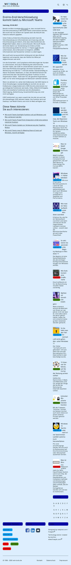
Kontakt (39, 560)
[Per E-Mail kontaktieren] (38, 530)
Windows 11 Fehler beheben (64, 175)
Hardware (6, 549)
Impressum (63, 560)
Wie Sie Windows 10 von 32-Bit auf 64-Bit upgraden (60, 61)
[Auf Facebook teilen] (27, 530)
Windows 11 (7, 530)
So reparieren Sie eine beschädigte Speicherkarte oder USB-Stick (60, 23)
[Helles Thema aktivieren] (64, 5)
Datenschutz (50, 560)
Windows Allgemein (10, 539)
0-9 (54, 504)
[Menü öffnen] (67, 5)
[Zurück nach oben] (67, 561)
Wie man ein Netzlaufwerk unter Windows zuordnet (60, 209)
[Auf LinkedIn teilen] (33, 530)
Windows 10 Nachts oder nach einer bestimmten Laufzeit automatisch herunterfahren (60, 432)
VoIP (36, 48)
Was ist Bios (63, 461)
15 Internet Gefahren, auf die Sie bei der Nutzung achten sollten (60, 369)
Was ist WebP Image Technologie (64, 148)
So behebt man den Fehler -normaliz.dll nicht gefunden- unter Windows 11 (60, 336)
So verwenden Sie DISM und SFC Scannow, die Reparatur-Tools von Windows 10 (60, 115)
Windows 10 (7, 534)
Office (5, 544)
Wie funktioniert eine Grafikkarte (64, 275)
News (15, 11)
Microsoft (24, 29)
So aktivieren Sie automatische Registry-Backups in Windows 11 (60, 247)
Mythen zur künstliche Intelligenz (59, 298)
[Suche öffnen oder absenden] (58, 5)
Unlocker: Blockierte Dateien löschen (64, 400)
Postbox (64, 80)
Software (14, 544)
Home (6, 11)
